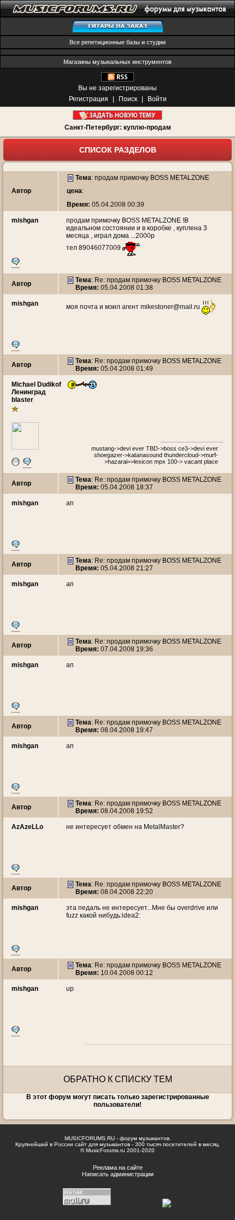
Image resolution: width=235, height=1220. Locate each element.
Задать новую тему (117, 115)
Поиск (128, 99)
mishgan (24, 220)
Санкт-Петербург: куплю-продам (117, 127)
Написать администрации (118, 1174)
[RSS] (117, 79)
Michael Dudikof (36, 384)
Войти (157, 99)
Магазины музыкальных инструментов (117, 62)
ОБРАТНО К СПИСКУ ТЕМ (117, 1079)
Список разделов (117, 149)
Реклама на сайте (118, 1167)
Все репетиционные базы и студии (117, 42)
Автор (21, 191)
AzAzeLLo (27, 827)
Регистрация (88, 99)
